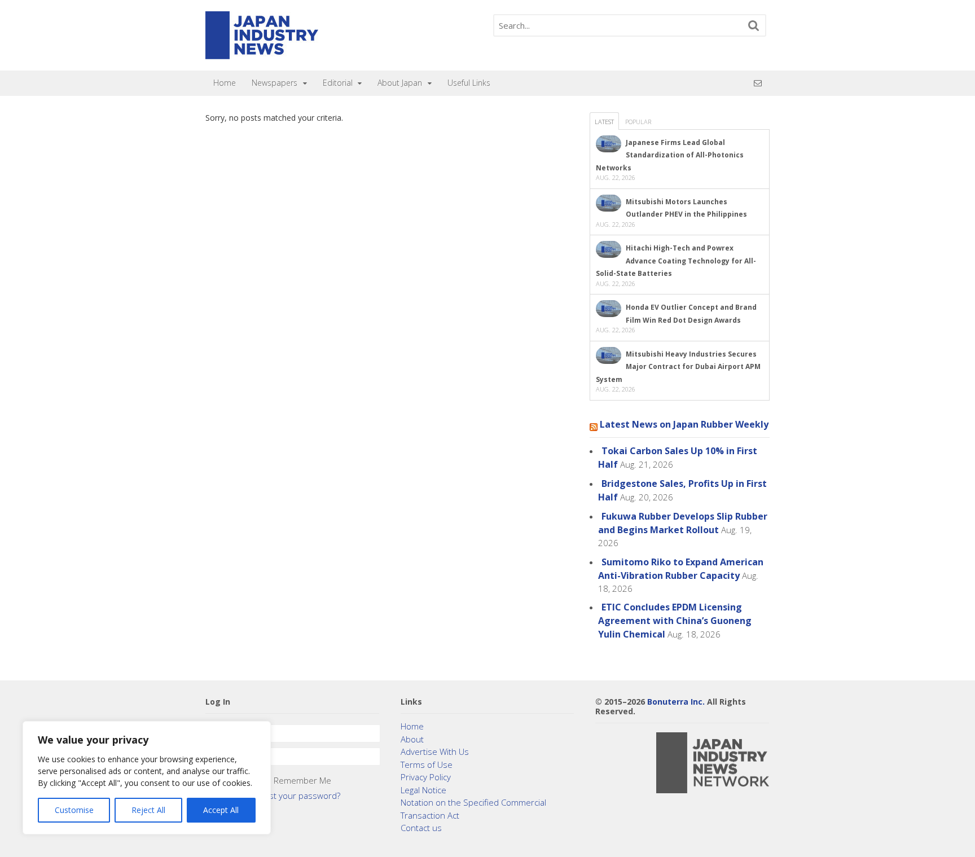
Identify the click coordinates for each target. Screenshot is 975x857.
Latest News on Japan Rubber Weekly (684, 424)
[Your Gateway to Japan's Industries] (261, 53)
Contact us (421, 827)
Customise (74, 810)
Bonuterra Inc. (676, 701)
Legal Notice (423, 790)
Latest (604, 121)
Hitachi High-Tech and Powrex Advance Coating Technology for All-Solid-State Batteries (676, 260)
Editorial (338, 82)
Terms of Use (427, 764)
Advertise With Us (435, 751)
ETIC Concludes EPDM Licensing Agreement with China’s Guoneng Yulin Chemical (675, 620)
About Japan (399, 82)
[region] (147, 777)
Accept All (221, 810)
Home (224, 82)
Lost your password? (300, 795)
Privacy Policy (426, 777)
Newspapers (274, 82)
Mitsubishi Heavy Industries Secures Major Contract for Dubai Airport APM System (678, 366)
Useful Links (468, 82)
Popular (638, 121)
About (412, 739)
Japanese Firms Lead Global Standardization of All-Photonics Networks (670, 155)
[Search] (753, 25)
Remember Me (302, 780)
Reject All (148, 810)
